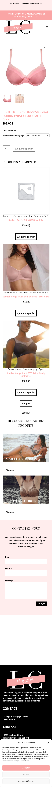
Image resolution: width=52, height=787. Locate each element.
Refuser (26, 774)
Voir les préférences (26, 781)
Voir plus (26, 403)
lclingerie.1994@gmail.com (32, 3)
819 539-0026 (15, 3)
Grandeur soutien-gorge (13, 135)
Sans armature (25, 292)
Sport (41, 369)
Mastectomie (10, 292)
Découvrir (10, 470)
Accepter (26, 768)
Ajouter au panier (24, 148)
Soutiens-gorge (41, 216)
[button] (48, 743)
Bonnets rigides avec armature (18, 216)
